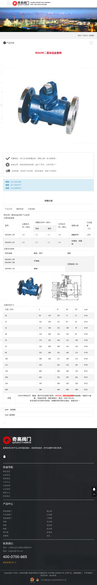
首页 (79, 35)
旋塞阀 (91, 35)
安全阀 (49, 521)
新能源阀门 (7, 511)
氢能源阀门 (7, 518)
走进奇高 (6, 475)
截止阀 (49, 511)
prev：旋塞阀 (10, 409)
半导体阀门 (7, 514)
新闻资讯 (6, 478)
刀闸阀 (49, 518)
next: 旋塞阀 (10, 415)
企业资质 (6, 489)
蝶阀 (5, 528)
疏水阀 (49, 528)
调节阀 (5, 532)
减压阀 (49, 525)
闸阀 (5, 525)
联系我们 (6, 496)
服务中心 (6, 492)
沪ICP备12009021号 (56, 573)
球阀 (5, 521)
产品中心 (85, 35)
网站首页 (6, 471)
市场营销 (6, 485)
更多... (49, 535)
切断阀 (5, 535)
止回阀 (49, 514)
